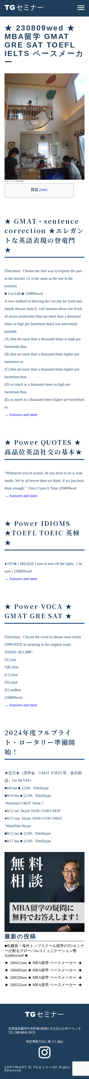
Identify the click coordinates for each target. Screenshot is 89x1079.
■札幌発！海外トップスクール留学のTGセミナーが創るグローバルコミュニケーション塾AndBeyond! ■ (44, 951)
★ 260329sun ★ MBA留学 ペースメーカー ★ (43, 977)
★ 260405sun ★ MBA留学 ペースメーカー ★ (43, 970)
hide (43, 190)
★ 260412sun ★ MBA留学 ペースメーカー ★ (43, 963)
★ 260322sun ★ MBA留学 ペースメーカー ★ (43, 985)
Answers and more (23, 415)
